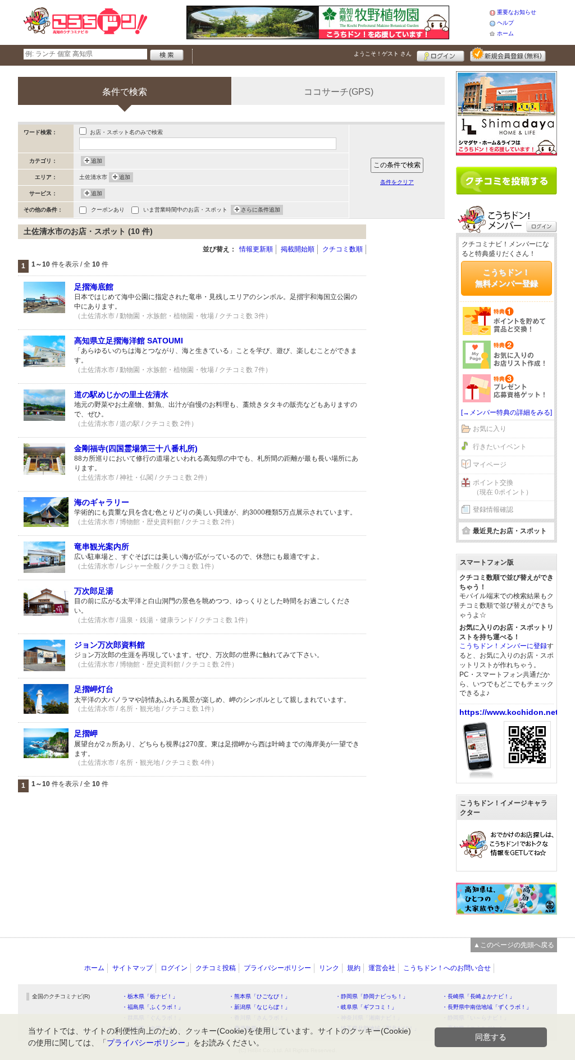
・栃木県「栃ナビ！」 (150, 996)
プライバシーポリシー (277, 968)
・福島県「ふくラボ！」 (153, 1007)
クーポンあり (108, 210)
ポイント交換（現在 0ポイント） (502, 487)
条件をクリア (397, 182)
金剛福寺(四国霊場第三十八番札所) (136, 448)
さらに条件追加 (260, 210)
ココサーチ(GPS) (338, 92)
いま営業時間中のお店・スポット (185, 210)
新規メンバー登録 (508, 54)
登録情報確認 (493, 509)
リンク (329, 968)
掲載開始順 (297, 249)
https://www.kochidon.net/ (509, 712)
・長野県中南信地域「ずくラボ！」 (487, 1007)
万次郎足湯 (93, 590)
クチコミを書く (506, 181)
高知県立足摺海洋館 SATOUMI (128, 340)
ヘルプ (505, 23)
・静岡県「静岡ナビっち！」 (371, 996)
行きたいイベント (500, 447)
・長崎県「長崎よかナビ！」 (478, 996)
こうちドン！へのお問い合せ (447, 968)
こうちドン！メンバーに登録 (503, 646)
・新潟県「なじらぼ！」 (259, 1007)
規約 (353, 968)
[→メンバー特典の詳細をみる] (506, 412)
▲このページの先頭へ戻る (513, 945)
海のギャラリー (101, 502)
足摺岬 (86, 733)
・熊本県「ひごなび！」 (259, 996)
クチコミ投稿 (215, 968)
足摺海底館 (93, 286)
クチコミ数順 (342, 249)
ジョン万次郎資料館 (109, 644)
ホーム (505, 33)
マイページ (489, 465)
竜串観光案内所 (101, 546)
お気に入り (489, 429)
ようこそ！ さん (383, 54)
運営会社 (381, 968)
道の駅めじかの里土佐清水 (121, 394)
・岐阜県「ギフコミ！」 (366, 1007)
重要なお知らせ (516, 12)
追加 (96, 161)
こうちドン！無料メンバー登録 (506, 278)
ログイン (440, 54)
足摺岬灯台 (93, 689)
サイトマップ (132, 968)
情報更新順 (256, 249)
